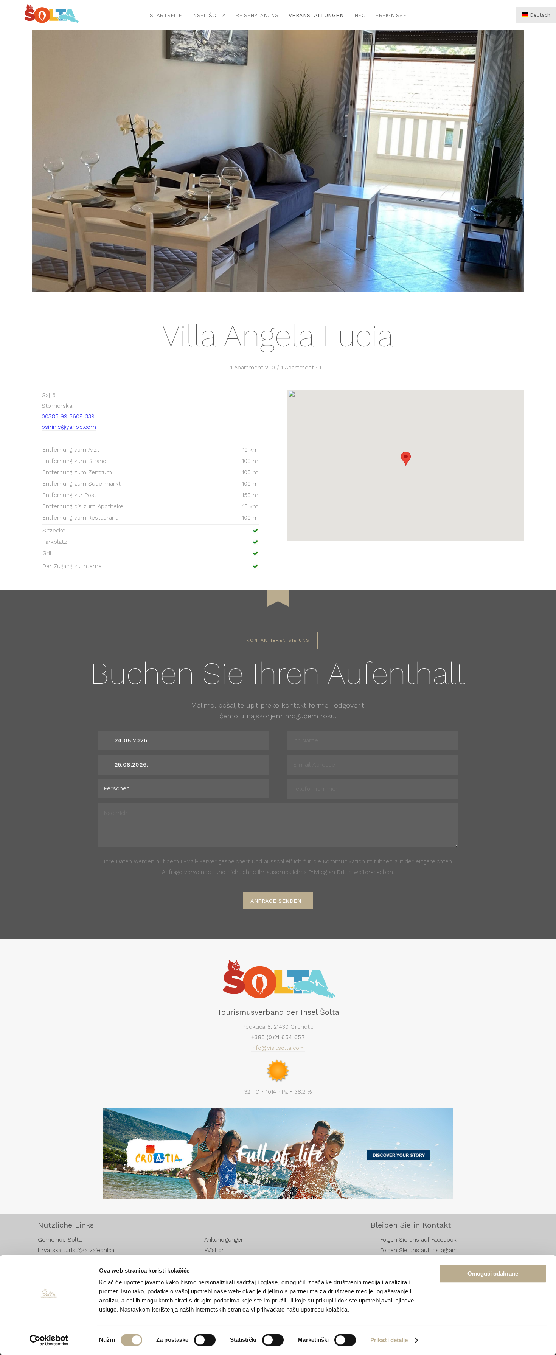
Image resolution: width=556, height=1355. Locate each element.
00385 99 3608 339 (68, 416)
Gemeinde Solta (60, 1239)
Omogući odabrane (492, 1273)
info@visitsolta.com (278, 1048)
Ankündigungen (224, 1239)
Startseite (166, 15)
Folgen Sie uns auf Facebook (418, 1239)
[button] (406, 459)
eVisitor (214, 1250)
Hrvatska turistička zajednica (76, 1250)
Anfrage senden (275, 901)
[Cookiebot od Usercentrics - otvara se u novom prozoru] (49, 1340)
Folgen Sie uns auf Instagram (419, 1250)
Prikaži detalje (389, 1340)
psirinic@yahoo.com (69, 427)
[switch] (205, 1340)
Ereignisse (391, 15)
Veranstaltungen (316, 15)
